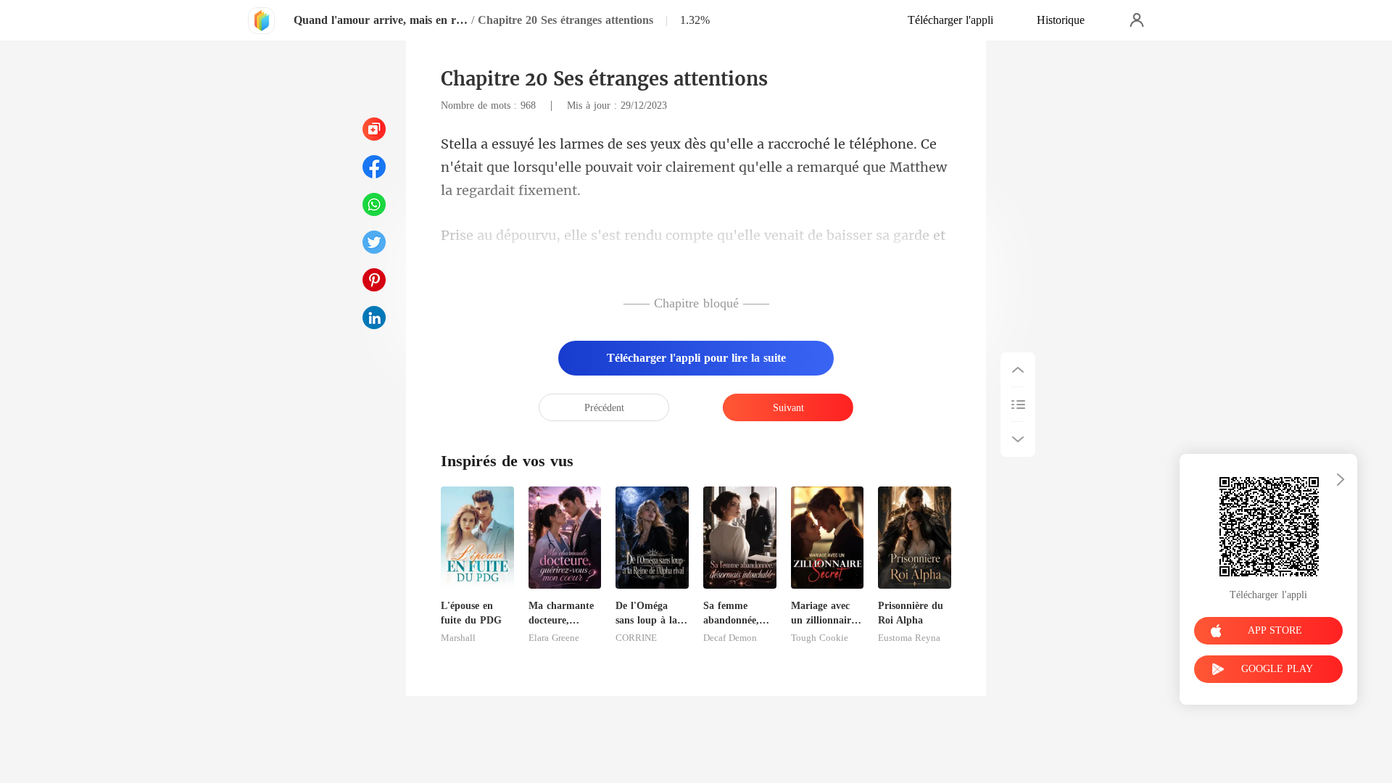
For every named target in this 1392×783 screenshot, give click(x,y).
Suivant (788, 407)
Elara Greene (554, 638)
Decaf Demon (730, 638)
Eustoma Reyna (909, 638)
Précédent (604, 407)
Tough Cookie (819, 638)
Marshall (458, 638)
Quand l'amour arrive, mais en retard (381, 20)
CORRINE (636, 638)
